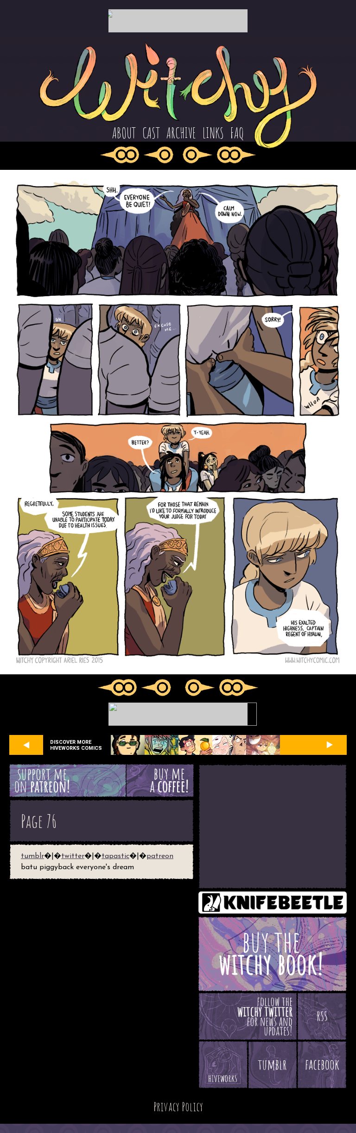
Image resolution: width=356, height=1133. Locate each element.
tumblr (32, 856)
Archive (181, 133)
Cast (151, 133)
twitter (72, 856)
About (124, 133)
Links (213, 133)
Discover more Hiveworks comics (76, 745)
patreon (159, 856)
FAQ (237, 133)
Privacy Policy (178, 1106)
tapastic (115, 856)
